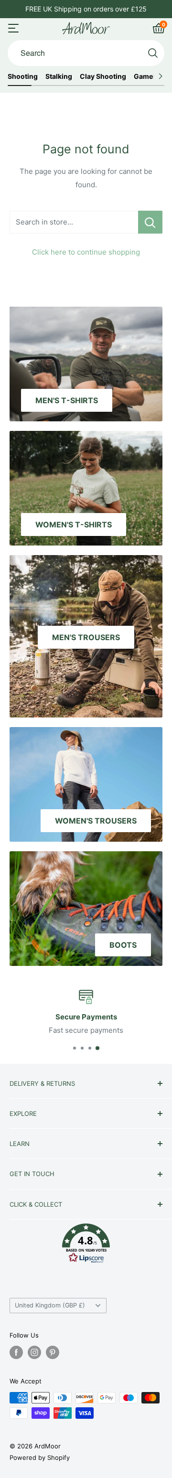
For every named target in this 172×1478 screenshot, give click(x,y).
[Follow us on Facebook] (16, 1352)
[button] (86, 1246)
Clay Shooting (103, 76)
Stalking (58, 76)
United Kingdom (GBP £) (50, 1305)
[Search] (153, 53)
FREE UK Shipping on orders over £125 (86, 9)
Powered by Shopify (40, 1457)
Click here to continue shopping (86, 252)
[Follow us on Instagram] (34, 1352)
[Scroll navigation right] (160, 76)
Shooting (23, 76)
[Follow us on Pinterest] (52, 1352)
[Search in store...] (150, 222)
